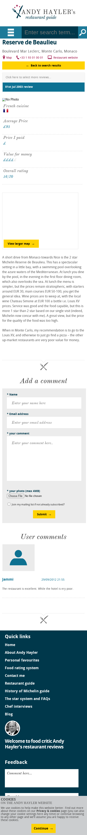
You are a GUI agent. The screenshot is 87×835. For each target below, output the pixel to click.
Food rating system (22, 668)
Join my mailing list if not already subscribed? (38, 504)
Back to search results (46, 65)
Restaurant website (65, 57)
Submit (42, 514)
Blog (9, 714)
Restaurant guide (20, 684)
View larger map (19, 243)
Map (9, 57)
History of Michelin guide (27, 691)
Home (10, 645)
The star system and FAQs (27, 699)
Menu (11, 32)
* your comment (18, 433)
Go (82, 32)
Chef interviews (18, 707)
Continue (41, 828)
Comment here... (19, 773)
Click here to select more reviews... (28, 77)
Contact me (15, 676)
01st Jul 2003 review (19, 87)
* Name (12, 394)
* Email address (18, 414)
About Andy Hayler (21, 653)
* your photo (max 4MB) (23, 491)
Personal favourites (22, 660)
